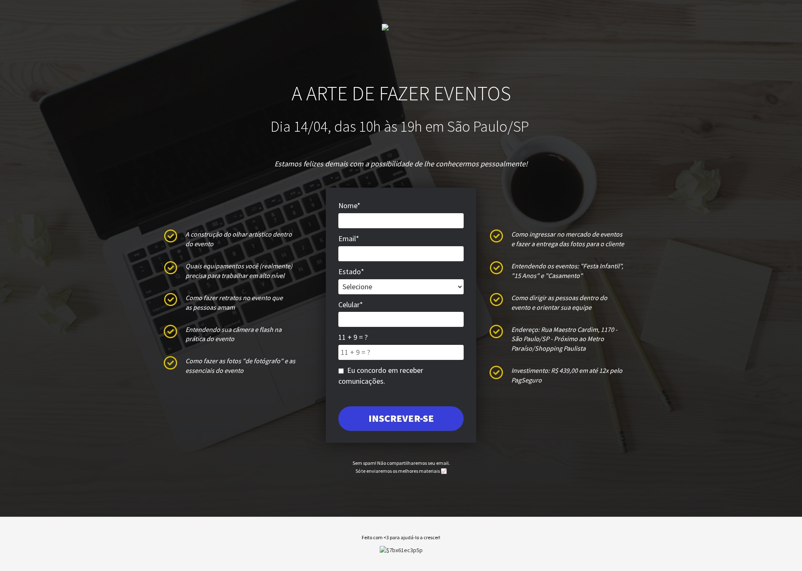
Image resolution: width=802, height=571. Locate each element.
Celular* (350, 304)
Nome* (349, 205)
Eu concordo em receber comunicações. (380, 375)
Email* (348, 238)
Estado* (351, 271)
